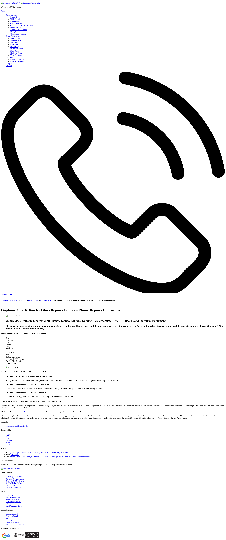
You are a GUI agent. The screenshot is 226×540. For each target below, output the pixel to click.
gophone (9, 440)
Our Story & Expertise (14, 477)
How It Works (11, 495)
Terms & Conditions (13, 487)
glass (7, 438)
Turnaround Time (12, 522)
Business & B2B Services (15, 481)
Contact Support (12, 514)
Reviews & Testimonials (15, 479)
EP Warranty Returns (13, 502)
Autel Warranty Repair (14, 506)
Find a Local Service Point (15, 525)
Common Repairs (46, 300)
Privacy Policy (11, 485)
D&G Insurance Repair (14, 504)
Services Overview (13, 497)
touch (8, 445)
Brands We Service (13, 500)
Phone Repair (33, 300)
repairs (8, 442)
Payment (9, 520)
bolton (8, 434)
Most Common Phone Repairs (17, 426)
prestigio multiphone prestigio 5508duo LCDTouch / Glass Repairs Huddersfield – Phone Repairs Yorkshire (50, 457)
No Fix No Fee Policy (14, 483)
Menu (3, 11)
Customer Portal (12, 516)
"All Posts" (15, 455)
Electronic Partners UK (9, 300)
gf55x (8, 436)
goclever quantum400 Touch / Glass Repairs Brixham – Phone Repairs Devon (39, 453)
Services (23, 300)
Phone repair (29, 412)
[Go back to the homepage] (20, 3)
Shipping (9, 518)
